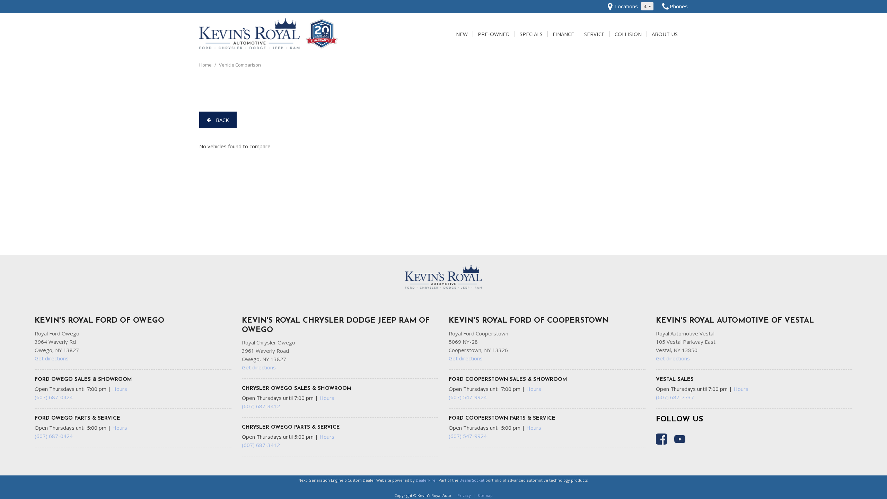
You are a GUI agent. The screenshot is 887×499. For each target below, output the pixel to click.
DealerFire (426, 480)
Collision (628, 33)
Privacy (464, 495)
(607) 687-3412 (261, 406)
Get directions (52, 358)
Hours (119, 388)
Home (206, 65)
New (462, 33)
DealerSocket (471, 480)
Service (594, 33)
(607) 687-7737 (675, 397)
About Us (665, 33)
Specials (531, 33)
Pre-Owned (494, 33)
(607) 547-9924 (468, 397)
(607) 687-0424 (54, 397)
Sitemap (485, 495)
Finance (563, 33)
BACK (221, 119)
